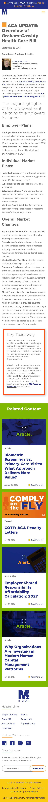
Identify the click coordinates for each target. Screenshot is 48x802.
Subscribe (38, 768)
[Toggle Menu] (43, 12)
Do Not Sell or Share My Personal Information (24, 797)
